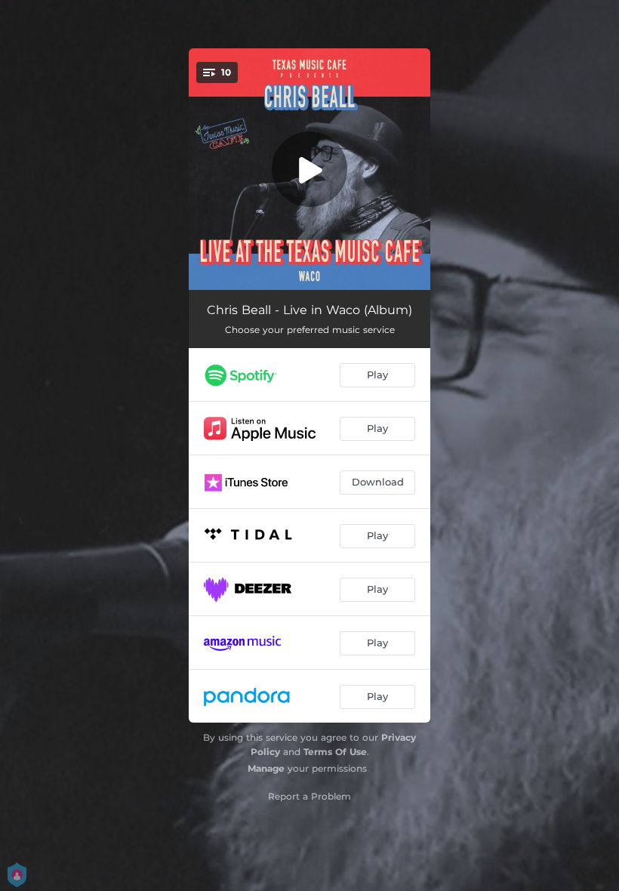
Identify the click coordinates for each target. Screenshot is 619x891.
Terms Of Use (335, 751)
